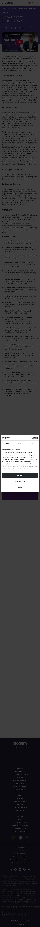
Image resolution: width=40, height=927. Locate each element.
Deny (20, 487)
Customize (18, 481)
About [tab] (33, 443)
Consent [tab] (7, 443)
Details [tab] (20, 443)
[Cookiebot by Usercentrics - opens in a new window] (30, 438)
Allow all (20, 475)
